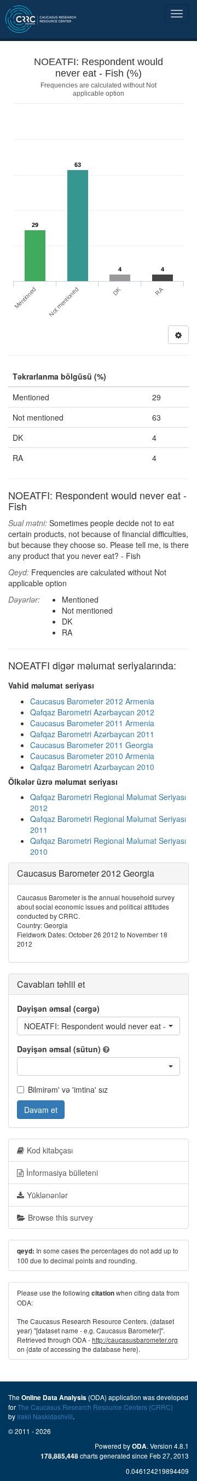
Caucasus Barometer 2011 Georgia (91, 744)
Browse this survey (60, 1217)
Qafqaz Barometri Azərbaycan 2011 (92, 733)
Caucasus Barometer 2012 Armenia (92, 701)
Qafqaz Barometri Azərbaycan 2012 (92, 712)
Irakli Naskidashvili (45, 1416)
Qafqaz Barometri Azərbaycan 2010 (92, 766)
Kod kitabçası (50, 1150)
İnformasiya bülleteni (62, 1172)
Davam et (40, 1109)
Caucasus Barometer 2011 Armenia (92, 723)
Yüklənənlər (47, 1195)
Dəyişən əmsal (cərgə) (58, 1008)
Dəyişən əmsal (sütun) (59, 1048)
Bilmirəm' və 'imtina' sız (68, 1089)
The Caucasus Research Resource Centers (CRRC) (95, 1407)
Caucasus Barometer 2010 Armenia (92, 755)
